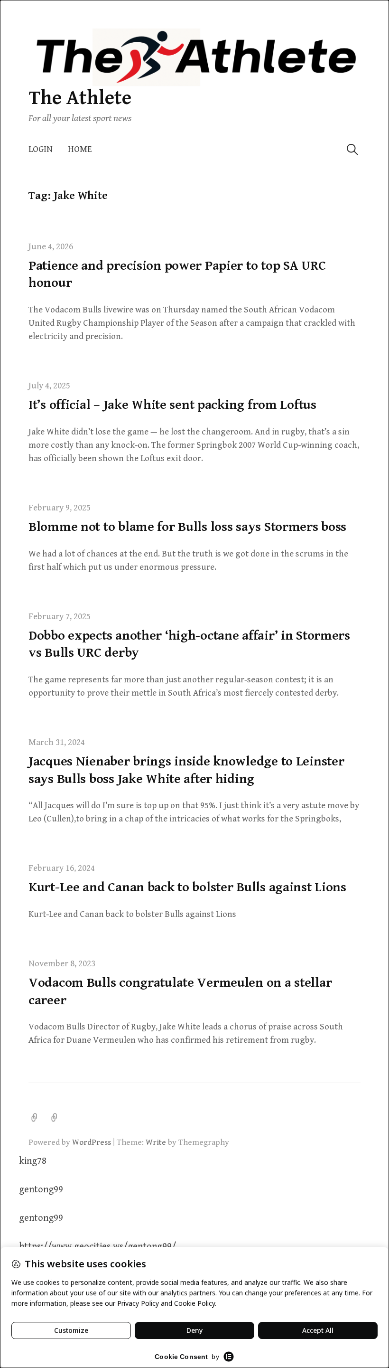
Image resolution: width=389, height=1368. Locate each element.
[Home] (54, 1118)
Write (156, 1142)
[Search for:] (352, 149)
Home (80, 149)
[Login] (34, 1118)
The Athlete (79, 98)
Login (40, 149)
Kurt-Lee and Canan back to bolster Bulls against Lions (187, 887)
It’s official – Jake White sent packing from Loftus (172, 405)
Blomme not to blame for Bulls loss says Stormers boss (187, 527)
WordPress (91, 1142)
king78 (32, 1161)
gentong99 (41, 1189)
